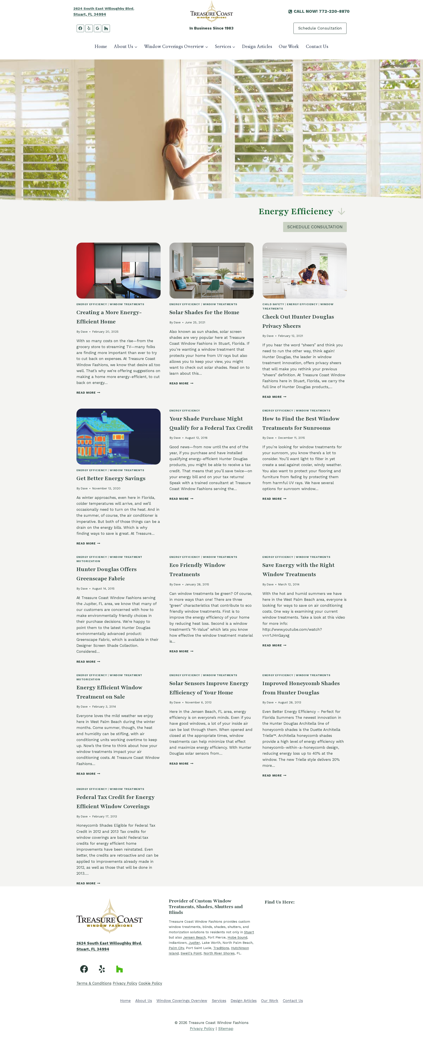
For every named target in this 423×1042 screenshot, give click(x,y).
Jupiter (194, 943)
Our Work (289, 46)
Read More (88, 392)
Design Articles (257, 46)
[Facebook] (80, 28)
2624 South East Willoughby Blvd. (103, 8)
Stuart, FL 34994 (89, 14)
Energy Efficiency (91, 304)
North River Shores (219, 953)
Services (219, 1000)
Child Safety (273, 304)
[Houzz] (106, 28)
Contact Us (317, 46)
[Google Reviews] (97, 28)
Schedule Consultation (320, 28)
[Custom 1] (119, 969)
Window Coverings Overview (181, 1000)
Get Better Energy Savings (110, 478)
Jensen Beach (194, 937)
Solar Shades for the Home (204, 312)
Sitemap (225, 1028)
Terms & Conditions (93, 983)
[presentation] (118, 271)
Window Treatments (127, 304)
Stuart (249, 932)
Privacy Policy (125, 983)
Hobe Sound (237, 937)
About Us (143, 1000)
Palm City (176, 948)
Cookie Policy (150, 983)
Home (101, 46)
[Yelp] (89, 28)
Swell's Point (191, 953)
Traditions (221, 948)
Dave (84, 331)
